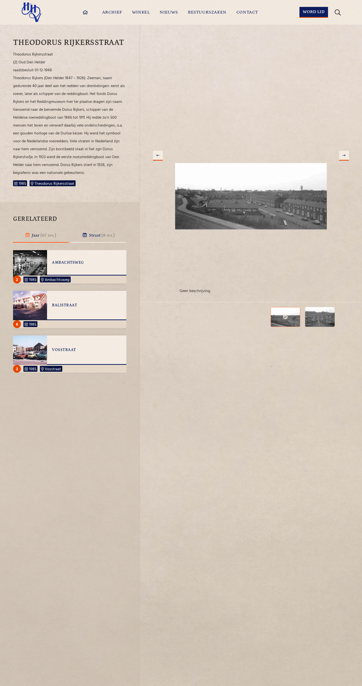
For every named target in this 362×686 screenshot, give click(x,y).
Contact (247, 12)
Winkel (141, 12)
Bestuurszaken (207, 12)
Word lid (314, 11)
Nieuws (169, 12)
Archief (112, 12)
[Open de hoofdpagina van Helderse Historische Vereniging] (31, 12)
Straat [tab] (101, 235)
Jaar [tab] (43, 235)
